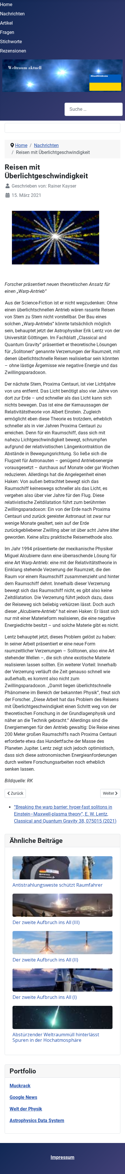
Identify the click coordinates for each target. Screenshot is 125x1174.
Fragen (7, 32)
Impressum (62, 1157)
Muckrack (20, 1085)
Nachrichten (12, 14)
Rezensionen (13, 51)
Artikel (6, 23)
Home (6, 4)
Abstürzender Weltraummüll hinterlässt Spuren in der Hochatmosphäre (55, 1037)
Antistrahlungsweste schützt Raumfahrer (57, 885)
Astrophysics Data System (37, 1120)
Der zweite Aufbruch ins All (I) (44, 997)
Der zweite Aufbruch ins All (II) (45, 960)
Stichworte (11, 41)
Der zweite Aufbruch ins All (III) (46, 922)
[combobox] (94, 109)
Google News (23, 1097)
